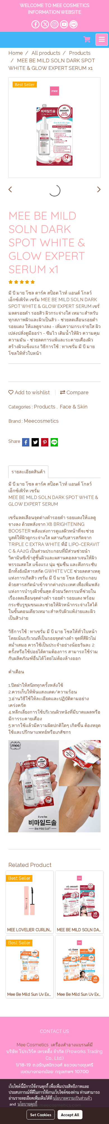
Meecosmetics (41, 421)
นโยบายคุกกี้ (27, 1103)
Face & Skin (73, 407)
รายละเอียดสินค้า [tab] (28, 471)
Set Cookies (40, 1114)
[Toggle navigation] (102, 40)
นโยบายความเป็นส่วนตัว (72, 1098)
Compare (77, 392)
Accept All (70, 1114)
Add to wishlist (31, 392)
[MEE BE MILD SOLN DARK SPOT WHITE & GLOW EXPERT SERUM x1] (54, 128)
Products (45, 407)
